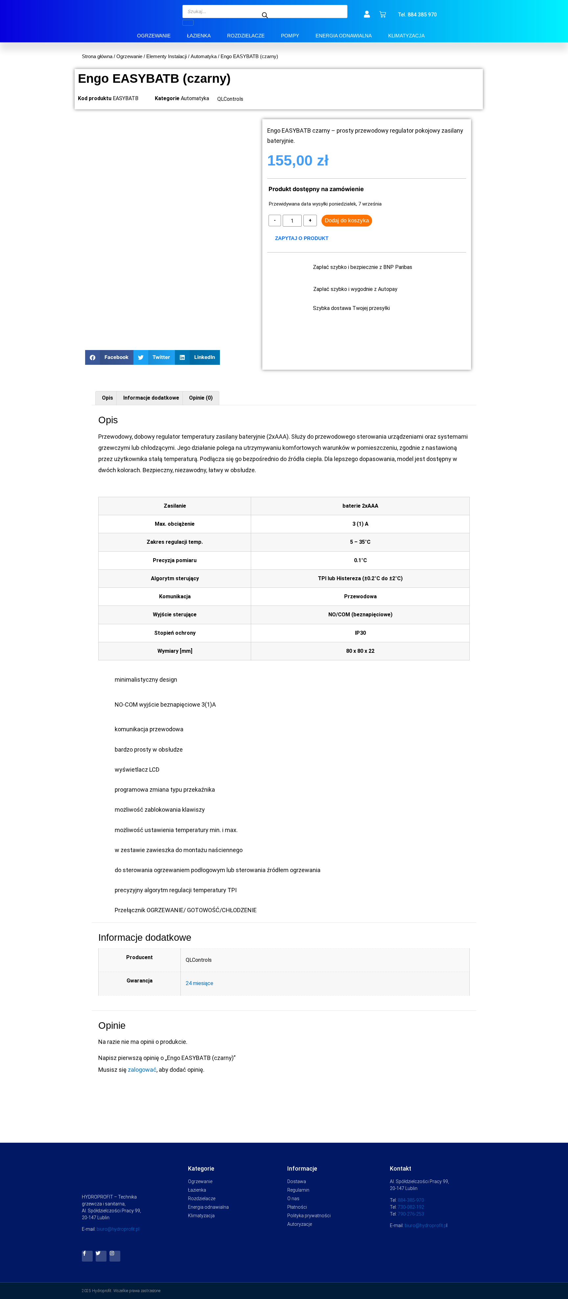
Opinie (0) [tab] (201, 398)
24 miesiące (199, 983)
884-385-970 (411, 1200)
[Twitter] (101, 1256)
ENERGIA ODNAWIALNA (344, 35)
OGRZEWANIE (154, 35)
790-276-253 (411, 1214)
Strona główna (97, 56)
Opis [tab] (107, 398)
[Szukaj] (188, 23)
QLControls (230, 99)
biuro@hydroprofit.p (425, 1225)
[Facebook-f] (87, 1256)
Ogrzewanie (129, 56)
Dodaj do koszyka (347, 220)
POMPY (290, 35)
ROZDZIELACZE (246, 35)
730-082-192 (411, 1207)
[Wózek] (382, 14)
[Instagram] (114, 1256)
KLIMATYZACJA (406, 35)
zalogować (142, 1069)
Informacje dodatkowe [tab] (151, 398)
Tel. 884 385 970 (417, 14)
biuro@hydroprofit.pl (118, 1229)
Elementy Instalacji (166, 56)
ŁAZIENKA (199, 35)
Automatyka (204, 56)
